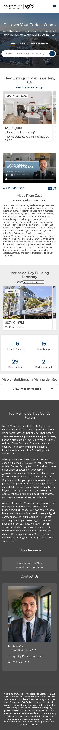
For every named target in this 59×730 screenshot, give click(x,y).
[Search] (52, 53)
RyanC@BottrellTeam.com (27, 656)
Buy (13, 43)
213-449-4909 (14, 188)
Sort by (19, 281)
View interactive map (27, 389)
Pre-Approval (39, 43)
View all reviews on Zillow (29, 567)
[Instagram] (54, 188)
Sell (23, 43)
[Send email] (50, 188)
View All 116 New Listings (29, 87)
